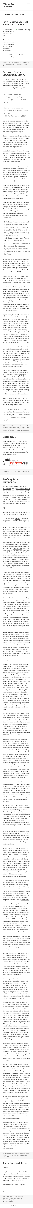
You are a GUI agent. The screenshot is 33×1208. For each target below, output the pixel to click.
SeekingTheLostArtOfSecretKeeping (13, 473)
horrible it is (24, 955)
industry (5, 427)
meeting (24, 62)
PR (16, 471)
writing (21, 1200)
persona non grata (7, 429)
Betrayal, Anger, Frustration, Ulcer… (14, 73)
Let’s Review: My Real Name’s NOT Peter (15, 23)
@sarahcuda (25, 900)
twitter (25, 64)
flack (24, 426)
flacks (27, 426)
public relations (24, 1155)
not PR (27, 62)
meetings (24, 427)
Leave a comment (8, 66)
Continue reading (9, 57)
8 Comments (25, 430)
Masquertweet (13, 427)
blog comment (7, 488)
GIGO (20, 366)
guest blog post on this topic (12, 870)
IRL (20, 62)
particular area (17, 548)
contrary (17, 518)
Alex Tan (20, 409)
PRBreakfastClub (10, 64)
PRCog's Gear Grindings (9, 5)
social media (20, 64)
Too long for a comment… (11, 480)
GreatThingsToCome (8, 1198)
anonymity (16, 62)
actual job (10, 414)
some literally (25, 835)
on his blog (19, 123)
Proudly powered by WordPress (11, 1206)
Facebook (24, 224)
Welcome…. (9, 436)
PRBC (4, 64)
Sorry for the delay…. (15, 1163)
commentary (19, 426)
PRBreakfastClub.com (23, 488)
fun (22, 1196)
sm (15, 64)
